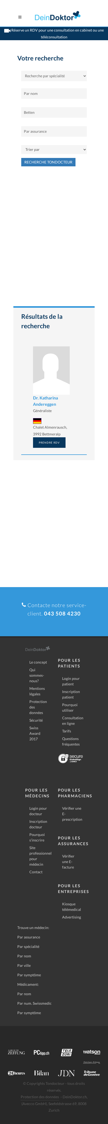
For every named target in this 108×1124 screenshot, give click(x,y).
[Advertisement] (54, 239)
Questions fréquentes (71, 741)
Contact (35, 872)
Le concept (38, 662)
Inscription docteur (38, 824)
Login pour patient (71, 681)
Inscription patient (71, 694)
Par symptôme (29, 975)
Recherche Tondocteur (48, 162)
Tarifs (66, 731)
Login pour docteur (38, 811)
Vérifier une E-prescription (72, 814)
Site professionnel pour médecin (40, 855)
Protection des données (38, 707)
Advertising (71, 917)
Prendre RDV (49, 442)
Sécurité (36, 720)
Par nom (24, 956)
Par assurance (28, 937)
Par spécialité (28, 946)
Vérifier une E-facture (68, 861)
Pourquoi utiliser (70, 707)
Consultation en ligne (72, 721)
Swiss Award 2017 (34, 733)
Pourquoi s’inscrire (37, 837)
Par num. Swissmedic (34, 1003)
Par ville (24, 965)
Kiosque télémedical (71, 907)
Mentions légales (37, 691)
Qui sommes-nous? (36, 675)
